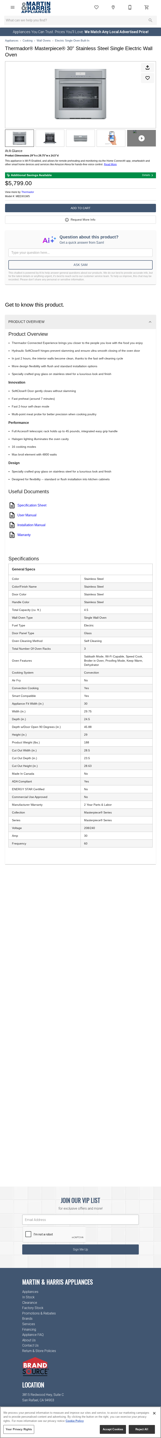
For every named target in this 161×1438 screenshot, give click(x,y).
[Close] (154, 1413)
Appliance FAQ (33, 1335)
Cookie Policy (75, 1420)
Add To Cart (81, 208)
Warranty (24, 535)
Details (146, 175)
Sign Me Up (80, 1249)
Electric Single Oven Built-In (72, 40)
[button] (13, 7)
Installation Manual (31, 525)
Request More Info (83, 219)
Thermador (27, 192)
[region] (80, 1422)
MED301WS (23, 196)
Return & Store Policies (39, 1351)
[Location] (113, 7)
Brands (27, 1319)
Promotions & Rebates (39, 1313)
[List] (96, 7)
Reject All (141, 1429)
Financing (29, 1329)
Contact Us (30, 1345)
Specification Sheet (31, 505)
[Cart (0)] (147, 7)
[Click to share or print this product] (147, 67)
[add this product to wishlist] (147, 78)
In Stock (28, 1297)
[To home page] (36, 7)
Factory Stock (32, 1308)
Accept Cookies (113, 1429)
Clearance (29, 1303)
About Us (29, 1340)
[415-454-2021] (130, 7)
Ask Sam (81, 265)
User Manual (26, 515)
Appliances (11, 40)
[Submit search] (150, 20)
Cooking (27, 40)
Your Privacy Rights (19, 1429)
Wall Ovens (44, 40)
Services (28, 1324)
